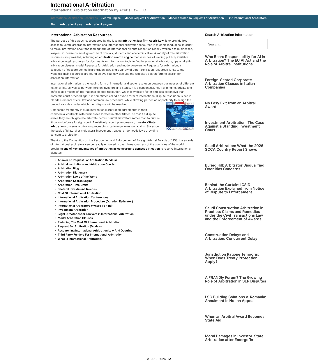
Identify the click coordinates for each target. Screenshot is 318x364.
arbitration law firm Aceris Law (143, 40)
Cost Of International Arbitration (79, 193)
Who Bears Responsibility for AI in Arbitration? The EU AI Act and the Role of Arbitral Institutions (235, 60)
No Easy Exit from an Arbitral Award (230, 105)
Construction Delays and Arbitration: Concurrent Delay (231, 237)
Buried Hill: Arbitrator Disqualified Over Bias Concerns (234, 167)
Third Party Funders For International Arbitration (90, 234)
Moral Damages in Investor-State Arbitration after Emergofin (234, 338)
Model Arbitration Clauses (75, 218)
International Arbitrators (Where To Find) (85, 205)
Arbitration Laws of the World (77, 176)
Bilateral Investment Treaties (77, 189)
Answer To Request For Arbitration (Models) (87, 160)
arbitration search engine (116, 57)
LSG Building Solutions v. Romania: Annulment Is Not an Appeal (235, 299)
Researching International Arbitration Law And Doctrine (95, 230)
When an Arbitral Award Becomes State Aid (234, 318)
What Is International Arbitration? (80, 239)
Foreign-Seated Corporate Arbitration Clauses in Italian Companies (230, 83)
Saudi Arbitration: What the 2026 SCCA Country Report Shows (234, 148)
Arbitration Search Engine (75, 181)
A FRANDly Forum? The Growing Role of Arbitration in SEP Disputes (235, 279)
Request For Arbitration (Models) (80, 226)
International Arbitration (82, 4)
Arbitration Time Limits (73, 185)
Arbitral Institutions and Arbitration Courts (86, 164)
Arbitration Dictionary (72, 172)
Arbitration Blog (68, 168)
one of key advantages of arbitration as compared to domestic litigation (111, 148)
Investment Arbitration (73, 209)
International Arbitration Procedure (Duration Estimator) (95, 201)
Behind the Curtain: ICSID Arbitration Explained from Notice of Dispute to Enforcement (234, 188)
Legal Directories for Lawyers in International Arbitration (96, 214)
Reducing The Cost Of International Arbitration (89, 222)
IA (169, 359)
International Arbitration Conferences (83, 197)
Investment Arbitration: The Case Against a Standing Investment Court (234, 126)
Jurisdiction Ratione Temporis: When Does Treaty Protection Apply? (232, 258)
